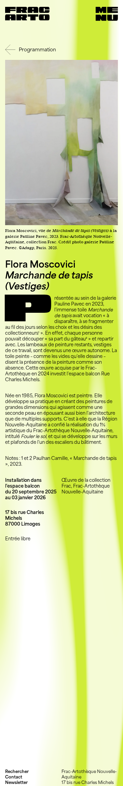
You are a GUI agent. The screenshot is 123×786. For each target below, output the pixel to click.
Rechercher (17, 771)
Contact (13, 776)
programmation (37, 49)
